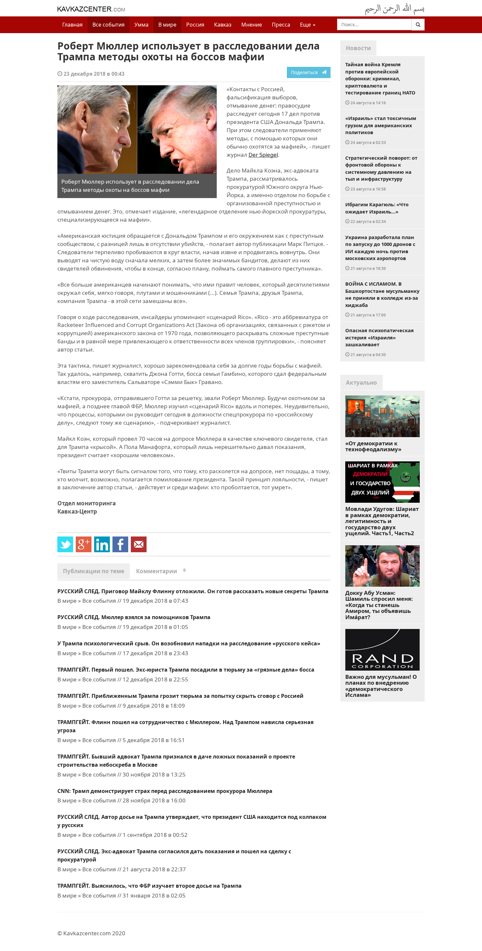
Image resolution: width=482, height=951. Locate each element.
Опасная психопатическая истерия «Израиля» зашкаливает (379, 342)
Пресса (281, 24)
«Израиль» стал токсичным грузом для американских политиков (380, 130)
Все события (108, 24)
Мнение (251, 24)
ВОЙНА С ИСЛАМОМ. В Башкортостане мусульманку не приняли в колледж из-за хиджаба (382, 298)
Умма (141, 24)
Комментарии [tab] (161, 571)
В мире (167, 24)
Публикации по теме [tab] (93, 571)
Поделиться (306, 72)
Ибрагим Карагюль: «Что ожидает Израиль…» (377, 212)
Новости (358, 48)
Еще (306, 24)
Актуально (361, 382)
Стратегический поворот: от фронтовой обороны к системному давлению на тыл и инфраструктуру (381, 173)
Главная (72, 24)
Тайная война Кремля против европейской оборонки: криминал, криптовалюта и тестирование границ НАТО (380, 83)
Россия (195, 24)
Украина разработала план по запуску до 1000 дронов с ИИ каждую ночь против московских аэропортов (380, 252)
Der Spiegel (263, 154)
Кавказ (222, 24)
